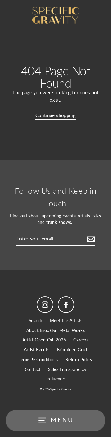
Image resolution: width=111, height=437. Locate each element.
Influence (55, 379)
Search (35, 320)
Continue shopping (55, 115)
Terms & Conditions (38, 359)
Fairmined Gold (72, 349)
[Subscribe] (90, 239)
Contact (33, 369)
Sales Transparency (67, 369)
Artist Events (36, 349)
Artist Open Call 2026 (44, 340)
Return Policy (78, 359)
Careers (80, 340)
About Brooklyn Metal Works (55, 330)
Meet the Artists (66, 320)
